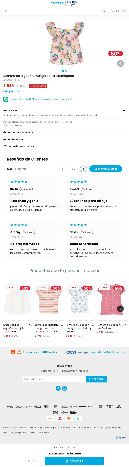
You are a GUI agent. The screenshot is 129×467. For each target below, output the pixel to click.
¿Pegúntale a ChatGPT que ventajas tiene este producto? (41, 99)
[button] (104, 11)
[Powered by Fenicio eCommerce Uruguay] (121, 437)
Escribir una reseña (105, 168)
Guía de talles (74, 453)
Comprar (76, 461)
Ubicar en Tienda (56, 453)
